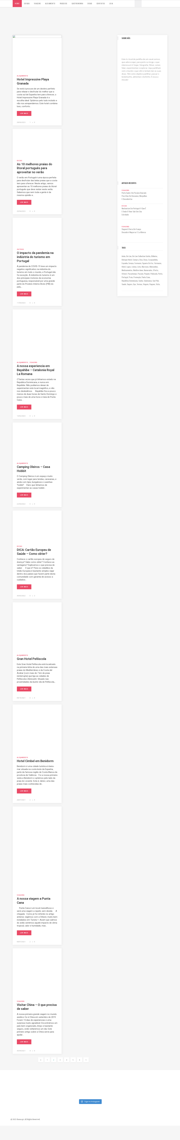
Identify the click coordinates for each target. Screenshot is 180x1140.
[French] (154, 3)
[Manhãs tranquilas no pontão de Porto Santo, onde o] (101, 1091)
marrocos (145, 266)
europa (131, 263)
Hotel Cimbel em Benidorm (35, 761)
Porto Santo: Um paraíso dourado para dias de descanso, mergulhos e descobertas (134, 195)
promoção (137, 277)
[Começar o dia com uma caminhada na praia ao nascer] (146, 1078)
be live (128, 256)
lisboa (134, 266)
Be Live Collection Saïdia (141, 256)
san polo (156, 280)
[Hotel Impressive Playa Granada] (37, 53)
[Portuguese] (145, 3)
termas (139, 284)
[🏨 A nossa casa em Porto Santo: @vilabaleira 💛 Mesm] (146, 1091)
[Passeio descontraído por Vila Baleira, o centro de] (169, 1078)
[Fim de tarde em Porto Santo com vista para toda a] (56, 1091)
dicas (145, 259)
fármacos (157, 263)
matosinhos (153, 266)
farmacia (137, 263)
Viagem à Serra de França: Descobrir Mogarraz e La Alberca (134, 231)
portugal (125, 277)
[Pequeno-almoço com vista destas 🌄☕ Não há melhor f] (56, 1078)
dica (141, 259)
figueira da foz (147, 263)
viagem (145, 284)
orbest (124, 273)
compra (136, 259)
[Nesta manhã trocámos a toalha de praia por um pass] (10, 1091)
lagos (128, 266)
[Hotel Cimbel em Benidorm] (37, 728)
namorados (148, 270)
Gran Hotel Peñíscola (31, 659)
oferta (155, 270)
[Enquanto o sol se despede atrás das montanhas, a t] (33, 1078)
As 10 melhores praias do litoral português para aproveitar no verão (34, 168)
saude (124, 284)
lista (139, 266)
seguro (129, 284)
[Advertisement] (142, 136)
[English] (151, 3)
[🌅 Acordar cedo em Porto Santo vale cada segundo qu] (169, 1091)
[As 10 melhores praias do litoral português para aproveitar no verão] (37, 142)
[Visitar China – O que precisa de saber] (37, 972)
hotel (124, 266)
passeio (140, 273)
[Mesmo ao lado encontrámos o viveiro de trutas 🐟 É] (10, 1078)
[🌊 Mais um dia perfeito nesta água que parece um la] (33, 1091)
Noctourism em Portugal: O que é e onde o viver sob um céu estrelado (134, 211)
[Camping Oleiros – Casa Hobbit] (37, 440)
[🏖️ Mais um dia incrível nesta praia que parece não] (124, 1091)
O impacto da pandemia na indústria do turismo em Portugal (35, 257)
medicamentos (127, 270)
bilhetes (154, 256)
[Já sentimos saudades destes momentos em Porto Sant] (101, 1078)
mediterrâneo (138, 270)
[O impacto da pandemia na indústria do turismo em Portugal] (37, 231)
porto (160, 273)
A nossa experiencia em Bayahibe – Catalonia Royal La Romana (35, 370)
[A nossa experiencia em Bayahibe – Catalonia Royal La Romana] (37, 333)
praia (131, 277)
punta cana (146, 277)
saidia (141, 280)
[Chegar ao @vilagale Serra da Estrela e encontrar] (78, 1078)
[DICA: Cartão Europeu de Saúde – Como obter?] (37, 526)
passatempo (132, 273)
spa (134, 284)
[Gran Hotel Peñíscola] (37, 626)
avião (123, 256)
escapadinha (153, 259)
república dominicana (130, 280)
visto (158, 284)
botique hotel (127, 259)
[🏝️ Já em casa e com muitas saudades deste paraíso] (124, 1078)
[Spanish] (148, 3)
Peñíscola (153, 273)
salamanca (148, 280)
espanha (125, 263)
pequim (147, 273)
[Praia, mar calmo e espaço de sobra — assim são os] (78, 1091)
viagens (152, 284)
